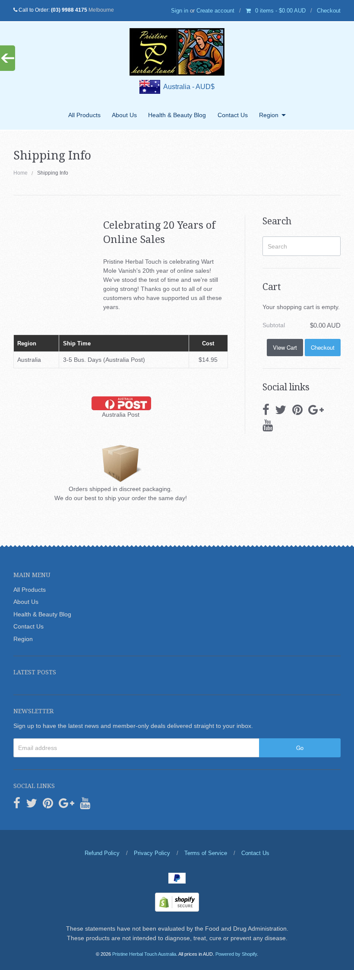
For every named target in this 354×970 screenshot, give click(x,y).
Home (20, 173)
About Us (124, 115)
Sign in (179, 10)
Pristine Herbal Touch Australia (144, 954)
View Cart (285, 347)
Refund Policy (102, 853)
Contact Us (233, 115)
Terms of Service (205, 853)
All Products (84, 115)
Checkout (329, 10)
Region (268, 115)
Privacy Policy (152, 853)
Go (299, 747)
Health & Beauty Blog (177, 115)
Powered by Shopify (236, 954)
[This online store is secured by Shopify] (177, 901)
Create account (215, 10)
